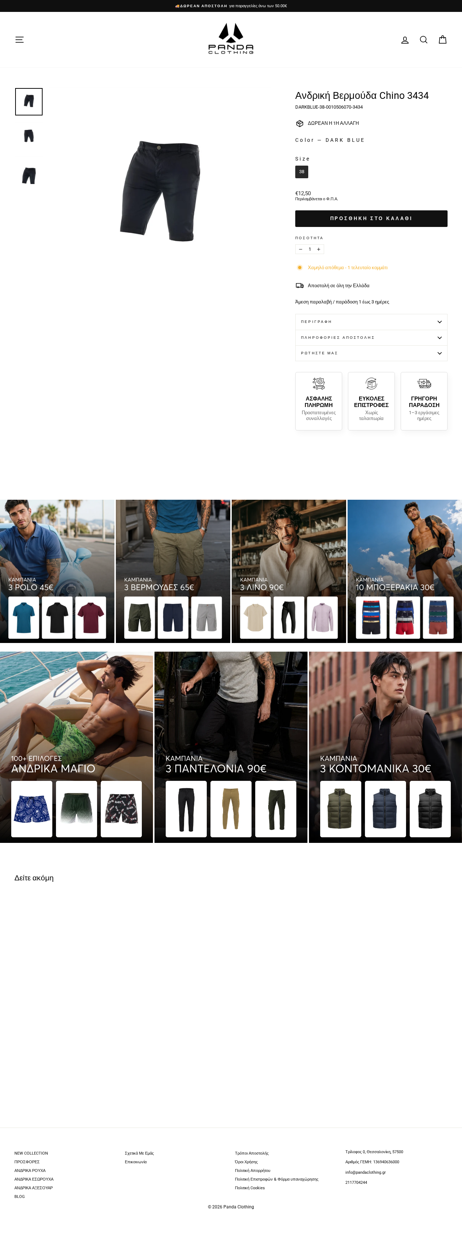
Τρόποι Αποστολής (252, 1153)
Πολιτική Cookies (250, 1188)
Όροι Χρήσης (246, 1162)
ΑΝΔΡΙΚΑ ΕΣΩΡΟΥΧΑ (33, 1179)
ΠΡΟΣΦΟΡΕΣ (27, 1162)
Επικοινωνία (136, 1162)
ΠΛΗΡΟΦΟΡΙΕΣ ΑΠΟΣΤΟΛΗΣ (338, 337)
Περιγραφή (316, 321)
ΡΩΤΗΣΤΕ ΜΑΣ (319, 353)
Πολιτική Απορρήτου (252, 1170)
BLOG (19, 1196)
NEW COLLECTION (31, 1153)
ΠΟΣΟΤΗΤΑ (309, 238)
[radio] (301, 172)
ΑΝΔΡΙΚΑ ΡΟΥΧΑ (29, 1170)
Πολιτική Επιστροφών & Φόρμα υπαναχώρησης (276, 1179)
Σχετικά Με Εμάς (139, 1153)
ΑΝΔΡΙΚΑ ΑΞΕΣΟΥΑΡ (33, 1188)
